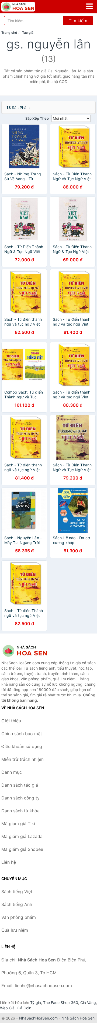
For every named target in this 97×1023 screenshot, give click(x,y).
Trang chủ (9, 33)
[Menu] (89, 6)
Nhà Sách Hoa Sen (78, 1018)
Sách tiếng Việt (16, 891)
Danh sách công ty (20, 798)
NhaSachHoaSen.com (38, 1018)
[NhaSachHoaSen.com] (24, 6)
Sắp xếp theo (37, 118)
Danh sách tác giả (19, 785)
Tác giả (27, 33)
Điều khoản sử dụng (21, 746)
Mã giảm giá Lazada (22, 836)
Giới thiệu (11, 720)
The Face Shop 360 (60, 1002)
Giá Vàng (88, 1002)
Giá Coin (24, 1008)
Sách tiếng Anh (16, 904)
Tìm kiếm (78, 20)
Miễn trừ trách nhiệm (22, 759)
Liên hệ (8, 862)
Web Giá (7, 1008)
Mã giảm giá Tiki (18, 823)
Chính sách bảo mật (21, 733)
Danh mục (11, 772)
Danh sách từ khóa (20, 810)
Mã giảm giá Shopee (22, 849)
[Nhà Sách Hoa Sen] (28, 651)
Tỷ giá (35, 1002)
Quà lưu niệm (14, 930)
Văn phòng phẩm (18, 917)
